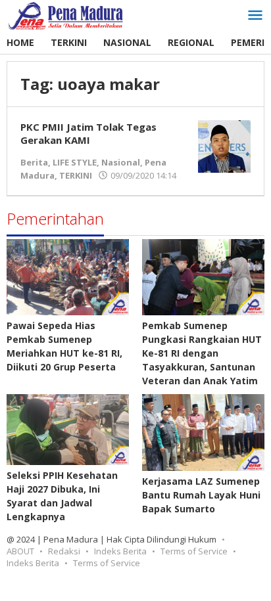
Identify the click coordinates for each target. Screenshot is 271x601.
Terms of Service (194, 551)
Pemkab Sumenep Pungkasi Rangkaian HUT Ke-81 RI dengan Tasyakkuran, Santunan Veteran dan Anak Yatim (202, 353)
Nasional (120, 162)
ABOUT (20, 551)
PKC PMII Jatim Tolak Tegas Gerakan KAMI (88, 133)
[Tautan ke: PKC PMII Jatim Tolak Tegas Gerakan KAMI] (224, 145)
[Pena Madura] (66, 15)
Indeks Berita (120, 551)
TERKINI (75, 175)
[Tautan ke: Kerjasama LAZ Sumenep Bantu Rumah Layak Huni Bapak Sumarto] (203, 432)
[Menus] (255, 16)
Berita (34, 162)
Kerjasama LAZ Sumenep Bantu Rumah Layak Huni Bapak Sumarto (201, 495)
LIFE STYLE (75, 162)
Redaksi (64, 551)
